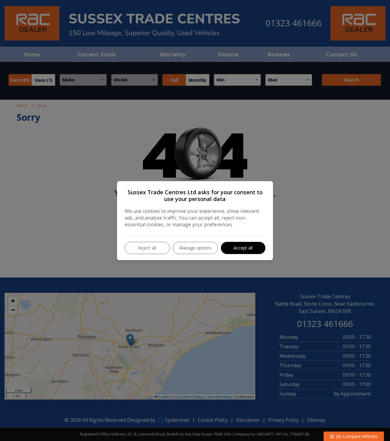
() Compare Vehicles (356, 436)
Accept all (243, 248)
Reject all (147, 248)
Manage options (195, 248)
